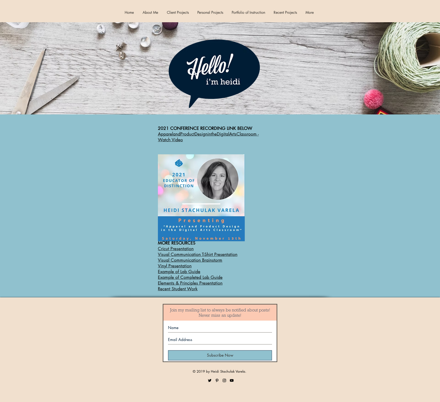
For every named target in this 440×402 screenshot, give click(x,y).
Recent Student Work (178, 289)
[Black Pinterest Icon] (217, 380)
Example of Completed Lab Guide (190, 277)
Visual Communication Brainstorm (190, 260)
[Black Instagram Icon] (224, 380)
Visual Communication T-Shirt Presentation (197, 254)
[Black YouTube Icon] (231, 380)
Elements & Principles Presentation (190, 283)
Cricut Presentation (176, 249)
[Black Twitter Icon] (209, 380)
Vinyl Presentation (175, 266)
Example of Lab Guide (179, 271)
